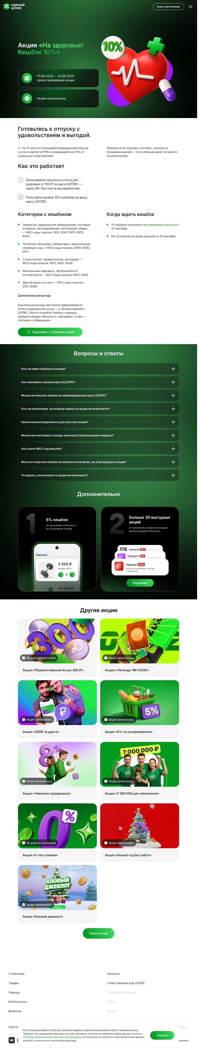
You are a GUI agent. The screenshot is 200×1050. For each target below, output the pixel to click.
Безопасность (18, 1001)
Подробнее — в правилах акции (53, 332)
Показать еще (98, 933)
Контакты (113, 973)
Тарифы (14, 983)
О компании (16, 973)
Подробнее (140, 583)
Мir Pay (112, 1011)
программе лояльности (163, 224)
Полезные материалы (121, 992)
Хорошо (162, 1035)
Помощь (14, 992)
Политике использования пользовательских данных (53, 1037)
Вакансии (15, 1011)
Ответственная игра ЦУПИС (126, 983)
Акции (111, 1001)
